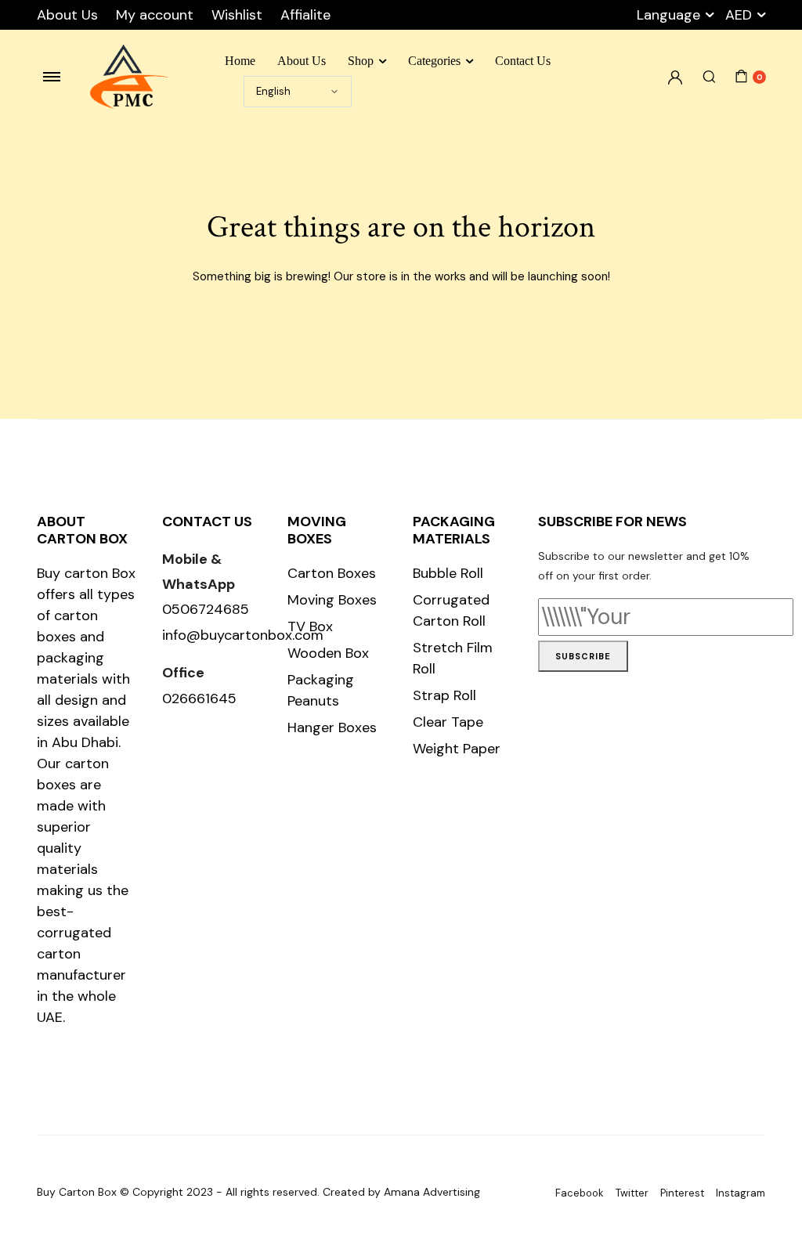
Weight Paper (456, 748)
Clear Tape (448, 722)
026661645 (199, 698)
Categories (434, 60)
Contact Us (523, 60)
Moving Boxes (332, 599)
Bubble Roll (448, 573)
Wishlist (236, 14)
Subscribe (583, 656)
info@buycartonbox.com (242, 635)
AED (738, 14)
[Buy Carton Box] (129, 77)
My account (154, 14)
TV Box (310, 626)
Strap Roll (444, 695)
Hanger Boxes (332, 727)
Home (240, 60)
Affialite (305, 14)
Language (668, 14)
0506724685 (205, 609)
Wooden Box (328, 653)
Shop (361, 60)
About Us (67, 14)
